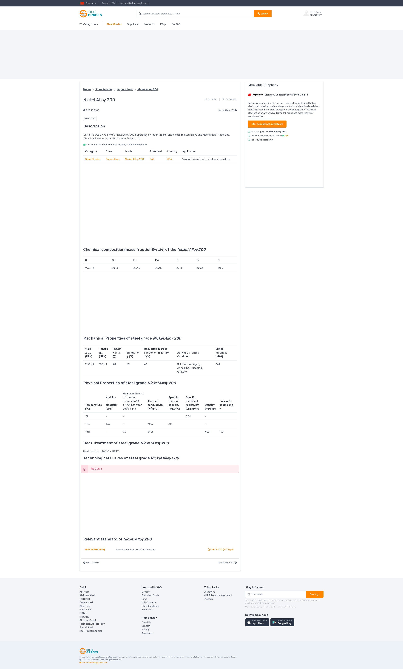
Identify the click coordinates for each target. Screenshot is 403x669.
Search (264, 13)
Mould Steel (85, 609)
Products (149, 24)
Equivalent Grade (150, 595)
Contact (146, 626)
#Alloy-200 (90, 118)
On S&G (176, 24)
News (144, 599)
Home (87, 89)
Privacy (145, 629)
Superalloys (125, 89)
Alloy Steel (84, 606)
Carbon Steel (86, 602)
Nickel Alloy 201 (227, 110)
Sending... (315, 594)
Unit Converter (149, 602)
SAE (152, 159)
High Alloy (84, 617)
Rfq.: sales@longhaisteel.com (267, 124)
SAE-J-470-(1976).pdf (222, 549)
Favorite (212, 99)
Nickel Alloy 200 (147, 89)
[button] (257, 622)
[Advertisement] (173, 54)
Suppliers (132, 24)
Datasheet (231, 99)
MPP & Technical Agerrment (218, 595)
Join (286, 136)
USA (169, 159)
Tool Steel (84, 599)
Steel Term (147, 609)
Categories (89, 24)
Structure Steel (87, 620)
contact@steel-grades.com (134, 3)
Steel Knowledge (150, 606)
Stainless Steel (87, 595)
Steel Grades (114, 24)
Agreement (147, 633)
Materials (84, 591)
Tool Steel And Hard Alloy (92, 624)
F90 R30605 (92, 110)
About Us (146, 622)
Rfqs (163, 24)
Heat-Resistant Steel (90, 631)
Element (146, 591)
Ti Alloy (83, 613)
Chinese (89, 3)
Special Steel (86, 627)
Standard (208, 599)
